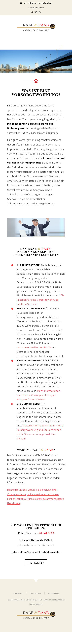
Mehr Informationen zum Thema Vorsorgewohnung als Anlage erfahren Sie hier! (38, 395)
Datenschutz (35, 593)
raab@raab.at (58, 599)
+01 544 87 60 (37, 7)
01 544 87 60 (46, 533)
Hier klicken (36, 562)
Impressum (18, 593)
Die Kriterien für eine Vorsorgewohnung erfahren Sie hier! (40, 300)
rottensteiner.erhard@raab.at (36, 545)
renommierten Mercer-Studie (34, 347)
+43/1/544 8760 (36, 604)
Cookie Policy (53, 593)
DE (35, 12)
